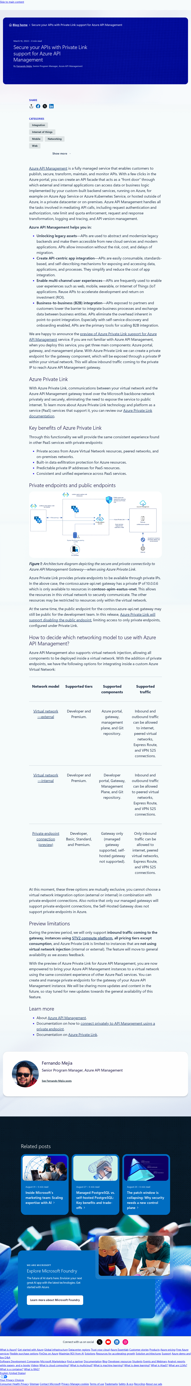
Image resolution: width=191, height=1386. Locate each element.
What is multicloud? (81, 1365)
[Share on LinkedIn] (51, 106)
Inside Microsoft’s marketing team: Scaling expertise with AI (44, 1197)
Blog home (20, 25)
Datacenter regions (79, 1349)
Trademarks (111, 1383)
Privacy (65, 1383)
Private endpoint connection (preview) (45, 839)
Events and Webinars (155, 1361)
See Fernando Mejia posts (57, 1080)
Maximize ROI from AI (71, 1353)
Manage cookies (79, 1383)
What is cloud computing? (54, 1365)
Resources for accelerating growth (115, 1353)
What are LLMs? (178, 1365)
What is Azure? (8, 1349)
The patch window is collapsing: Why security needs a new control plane (145, 1199)
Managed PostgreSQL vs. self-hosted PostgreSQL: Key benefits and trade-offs (95, 1199)
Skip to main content (12, 1)
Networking (55, 138)
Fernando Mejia (24, 66)
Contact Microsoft (50, 1383)
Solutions (90, 1353)
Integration (38, 125)
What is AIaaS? (159, 1365)
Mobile (36, 138)
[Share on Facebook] (38, 106)
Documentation (93, 1361)
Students (137, 1361)
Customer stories (139, 1349)
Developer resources (119, 1361)
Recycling (139, 1383)
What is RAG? (32, 1369)
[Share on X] (45, 106)
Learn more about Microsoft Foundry (55, 1300)
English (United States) (13, 1373)
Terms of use (97, 1383)
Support (166, 1353)
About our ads (154, 1383)
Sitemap (34, 1383)
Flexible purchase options (24, 1353)
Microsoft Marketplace (53, 1361)
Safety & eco (126, 1383)
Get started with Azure (30, 1349)
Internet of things (42, 131)
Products (154, 1349)
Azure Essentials (119, 1349)
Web (34, 145)
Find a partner (75, 1361)
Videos (35, 1365)
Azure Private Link (82, 1034)
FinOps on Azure (48, 1353)
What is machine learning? (108, 1365)
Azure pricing (168, 1349)
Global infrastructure (56, 1349)
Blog (104, 1361)
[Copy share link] (31, 106)
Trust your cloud (100, 1349)
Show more (59, 153)
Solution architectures (148, 1353)
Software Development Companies (20, 1361)
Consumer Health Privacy (14, 1383)
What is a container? (11, 1369)
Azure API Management (48, 168)
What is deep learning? (137, 1365)
